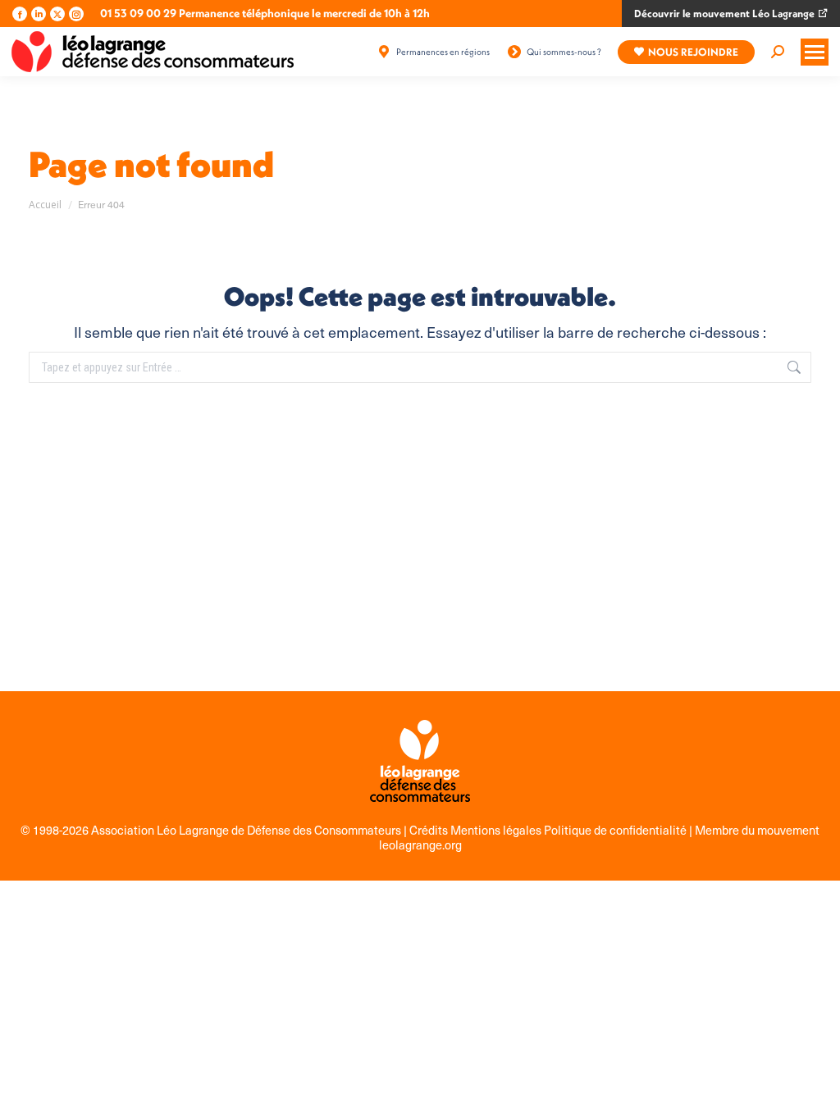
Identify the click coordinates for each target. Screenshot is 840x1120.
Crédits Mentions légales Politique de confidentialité (549, 830)
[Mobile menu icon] (815, 52)
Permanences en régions (443, 51)
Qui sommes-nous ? (564, 51)
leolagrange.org (420, 844)
